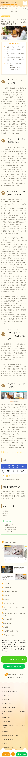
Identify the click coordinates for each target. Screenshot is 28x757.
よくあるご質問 (7, 619)
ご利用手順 (6, 595)
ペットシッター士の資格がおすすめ (15, 54)
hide (18, 43)
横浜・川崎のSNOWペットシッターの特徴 (14, 614)
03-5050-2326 (15, 674)
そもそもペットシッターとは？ (15, 47)
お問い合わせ (6, 743)
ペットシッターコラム (6, 16)
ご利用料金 (6, 599)
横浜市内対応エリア (16, 67)
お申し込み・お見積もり (10, 591)
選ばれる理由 (7, 623)
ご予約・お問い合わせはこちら (13, 659)
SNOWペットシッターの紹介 (15, 63)
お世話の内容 (7, 587)
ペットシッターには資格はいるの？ (15, 50)
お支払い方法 (14, 69)
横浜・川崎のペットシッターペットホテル (8, 4)
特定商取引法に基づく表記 (10, 631)
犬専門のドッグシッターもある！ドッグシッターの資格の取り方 (15, 59)
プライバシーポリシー (9, 635)
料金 (12, 65)
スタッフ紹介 (7, 583)
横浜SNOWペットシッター (8, 2)
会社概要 (5, 627)
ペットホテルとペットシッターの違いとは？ (13, 608)
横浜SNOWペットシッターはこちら (11, 452)
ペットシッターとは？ (9, 603)
